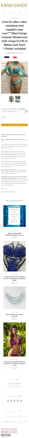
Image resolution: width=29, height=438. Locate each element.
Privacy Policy (9, 412)
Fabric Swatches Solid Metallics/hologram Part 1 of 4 (14, 234)
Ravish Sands (14, 230)
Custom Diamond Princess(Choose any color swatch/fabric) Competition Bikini (14, 278)
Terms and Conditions (18, 410)
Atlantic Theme (6, 416)
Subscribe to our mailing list (9, 429)
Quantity (3, 117)
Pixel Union (13, 416)
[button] (14, 109)
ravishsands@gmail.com (14, 385)
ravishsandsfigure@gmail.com (14, 387)
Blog (15, 412)
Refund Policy (9, 410)
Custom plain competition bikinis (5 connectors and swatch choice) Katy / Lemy (14, 363)
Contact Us (20, 412)
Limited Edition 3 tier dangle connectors (14, 315)
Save (15, 57)
